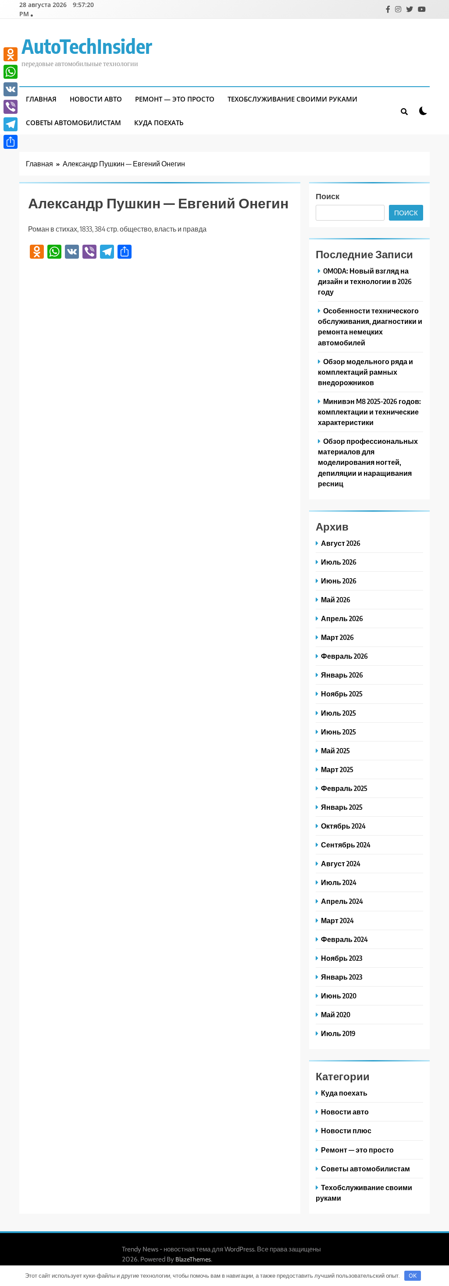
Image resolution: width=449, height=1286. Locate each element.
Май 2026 (335, 599)
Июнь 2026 (338, 580)
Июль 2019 (338, 1033)
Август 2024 (340, 863)
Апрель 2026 (342, 618)
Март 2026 (337, 637)
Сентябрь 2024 (346, 844)
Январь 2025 (342, 807)
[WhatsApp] (10, 72)
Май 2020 (335, 1014)
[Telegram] (10, 124)
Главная (41, 99)
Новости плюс (346, 1130)
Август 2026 (340, 543)
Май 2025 (335, 750)
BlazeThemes (193, 1259)
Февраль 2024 (344, 939)
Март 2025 (337, 769)
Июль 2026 (338, 561)
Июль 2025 (338, 712)
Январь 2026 (342, 674)
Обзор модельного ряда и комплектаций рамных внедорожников (365, 372)
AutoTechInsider (86, 46)
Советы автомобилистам (73, 122)
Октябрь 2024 (343, 825)
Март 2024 (337, 920)
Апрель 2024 (342, 901)
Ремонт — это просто (174, 99)
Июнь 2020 (338, 995)
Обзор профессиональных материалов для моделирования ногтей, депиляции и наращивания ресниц (368, 462)
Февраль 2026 (344, 656)
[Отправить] (10, 142)
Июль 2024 (338, 882)
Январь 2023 (341, 976)
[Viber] (10, 107)
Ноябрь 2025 (342, 693)
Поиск (327, 196)
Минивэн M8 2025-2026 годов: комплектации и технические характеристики (369, 412)
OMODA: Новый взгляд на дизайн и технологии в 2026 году (365, 281)
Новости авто (96, 99)
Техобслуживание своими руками (292, 99)
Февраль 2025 (344, 788)
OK (413, 1275)
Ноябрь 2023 (341, 958)
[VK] (10, 89)
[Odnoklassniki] (10, 54)
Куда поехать (159, 122)
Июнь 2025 (338, 731)
